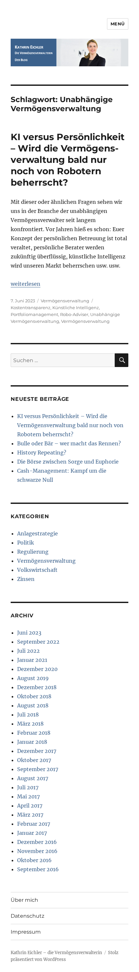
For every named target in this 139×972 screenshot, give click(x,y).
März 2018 (30, 723)
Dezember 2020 (37, 669)
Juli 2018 (28, 714)
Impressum (26, 932)
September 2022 (38, 641)
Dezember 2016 (37, 842)
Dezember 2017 (36, 751)
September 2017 (37, 769)
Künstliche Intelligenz (75, 307)
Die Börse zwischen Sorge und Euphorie (68, 461)
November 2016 (37, 851)
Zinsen (26, 579)
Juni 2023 (29, 632)
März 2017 (30, 814)
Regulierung (32, 551)
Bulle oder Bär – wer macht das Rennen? (69, 443)
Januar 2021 (32, 660)
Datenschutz (27, 916)
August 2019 (33, 678)
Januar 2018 (32, 742)
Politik (25, 542)
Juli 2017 (27, 787)
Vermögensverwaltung (65, 300)
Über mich (24, 900)
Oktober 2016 (34, 860)
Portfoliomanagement (34, 314)
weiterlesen (25, 284)
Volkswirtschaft (37, 570)
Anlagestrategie (37, 533)
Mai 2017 (28, 796)
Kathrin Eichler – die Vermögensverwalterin (56, 952)
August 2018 (32, 705)
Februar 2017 (33, 824)
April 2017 (29, 805)
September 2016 (38, 869)
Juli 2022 (28, 651)
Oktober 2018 (34, 696)
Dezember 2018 (37, 687)
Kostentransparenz (30, 307)
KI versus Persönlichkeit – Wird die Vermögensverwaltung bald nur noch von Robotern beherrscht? (67, 159)
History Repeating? (41, 452)
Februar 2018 (33, 732)
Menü (118, 23)
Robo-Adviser (74, 314)
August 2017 (32, 778)
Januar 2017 (32, 833)
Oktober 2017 (34, 760)
